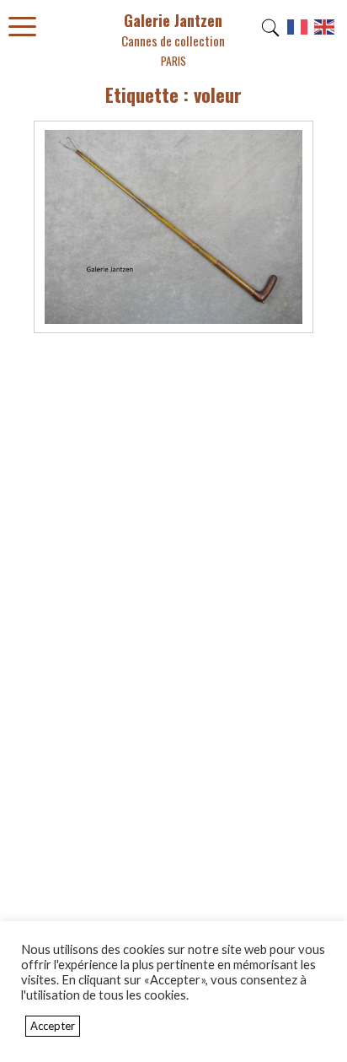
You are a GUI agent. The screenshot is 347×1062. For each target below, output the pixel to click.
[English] (325, 33)
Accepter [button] (52, 1025)
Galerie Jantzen (173, 39)
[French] (298, 33)
